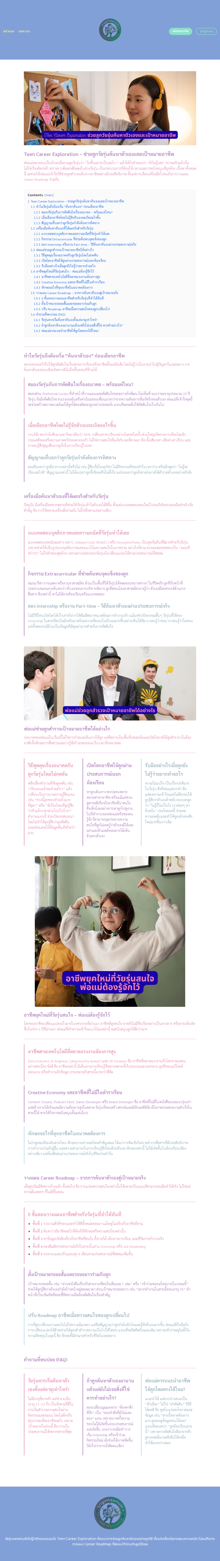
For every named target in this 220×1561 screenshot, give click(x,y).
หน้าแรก (9, 31)
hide (49, 195)
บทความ (24, 31)
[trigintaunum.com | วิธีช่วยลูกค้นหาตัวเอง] (110, 29)
